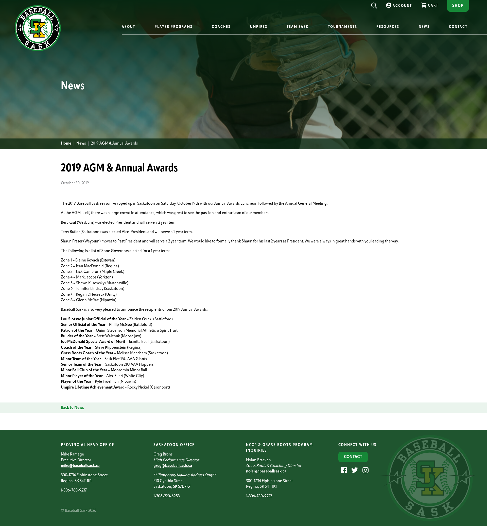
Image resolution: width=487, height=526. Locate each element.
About (128, 27)
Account (402, 6)
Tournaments (342, 27)
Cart (433, 6)
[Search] (374, 4)
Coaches (221, 27)
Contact (458, 27)
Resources (387, 27)
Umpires (258, 27)
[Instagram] (365, 470)
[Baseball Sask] (36, 50)
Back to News (72, 408)
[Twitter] (354, 470)
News (424, 27)
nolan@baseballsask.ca (266, 471)
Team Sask (297, 27)
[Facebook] (343, 470)
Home (66, 144)
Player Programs (174, 27)
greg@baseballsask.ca (172, 466)
